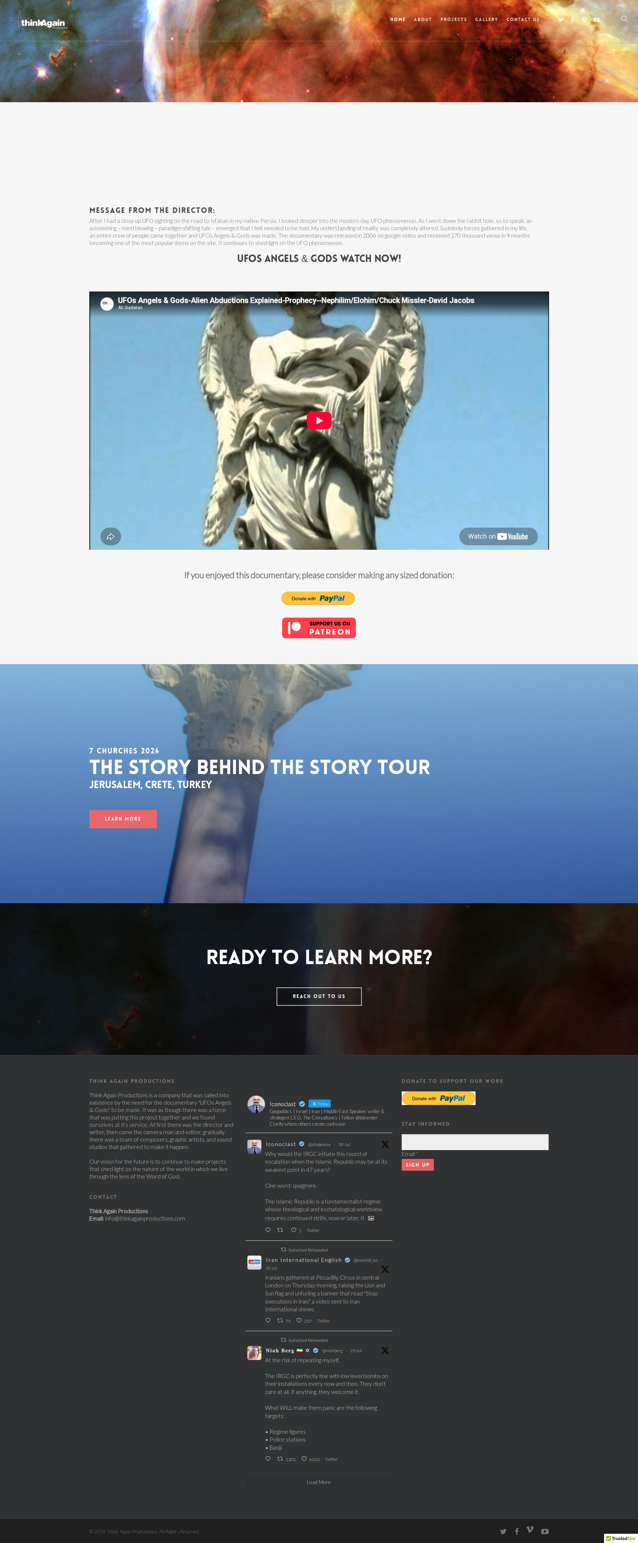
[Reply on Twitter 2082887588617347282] (269, 1230)
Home (398, 20)
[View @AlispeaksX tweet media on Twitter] (370, 1218)
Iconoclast (281, 1144)
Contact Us (523, 20)
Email (410, 1153)
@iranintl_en (366, 1260)
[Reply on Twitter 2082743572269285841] (269, 1320)
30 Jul (344, 1144)
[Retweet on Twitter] (283, 1249)
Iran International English (304, 1260)
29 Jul (356, 1350)
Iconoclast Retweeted (308, 1250)
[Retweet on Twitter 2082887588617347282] (282, 1230)
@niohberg (332, 1350)
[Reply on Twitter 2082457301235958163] (269, 1459)
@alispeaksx (319, 1144)
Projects (453, 20)
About (423, 20)
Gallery (486, 20)
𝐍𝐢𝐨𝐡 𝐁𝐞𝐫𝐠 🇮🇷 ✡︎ (288, 1350)
